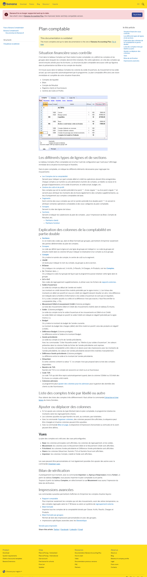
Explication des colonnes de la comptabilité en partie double (133, 42)
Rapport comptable (50, 498)
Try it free (137, 15)
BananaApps (82, 520)
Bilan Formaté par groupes (52, 515)
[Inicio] (10, 4)
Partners (77, 567)
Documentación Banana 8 (15, 33)
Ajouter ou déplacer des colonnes (132, 52)
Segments (46, 198)
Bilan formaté (47, 507)
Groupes (45, 207)
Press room (114, 564)
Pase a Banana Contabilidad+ (13, 28)
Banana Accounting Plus (33, 16)
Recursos (46, 4)
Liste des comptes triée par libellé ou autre (133, 48)
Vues (125, 56)
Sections (45, 212)
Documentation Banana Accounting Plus (88, 553)
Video (77, 559)
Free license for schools (46, 561)
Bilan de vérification (131, 58)
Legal (112, 561)
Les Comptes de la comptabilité (55, 176)
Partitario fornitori (53, 223)
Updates (41, 567)
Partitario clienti (52, 220)
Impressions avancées (131, 61)
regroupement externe (104, 504)
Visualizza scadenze (11, 44)
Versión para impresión (48, 526)
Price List (42, 564)
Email (80, 529)
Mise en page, (63, 425)
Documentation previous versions (86, 561)
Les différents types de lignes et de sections (134, 37)
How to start (79, 556)
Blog (38, 4)
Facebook (64, 529)
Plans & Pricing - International (48, 556)
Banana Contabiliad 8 (11, 31)
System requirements (10, 556)
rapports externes (109, 282)
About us (114, 553)
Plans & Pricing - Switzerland (48, 553)
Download (23, 4)
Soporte (55, 4)
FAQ (76, 564)
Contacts (114, 567)
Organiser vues (54, 464)
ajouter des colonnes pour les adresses (73, 384)
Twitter (56, 529)
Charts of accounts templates (12, 559)
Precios (31, 4)
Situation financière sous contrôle (132, 32)
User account (43, 559)
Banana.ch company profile (120, 559)
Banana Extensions (9, 561)
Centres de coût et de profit (53, 187)
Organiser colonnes (65, 419)
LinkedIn (73, 529)
